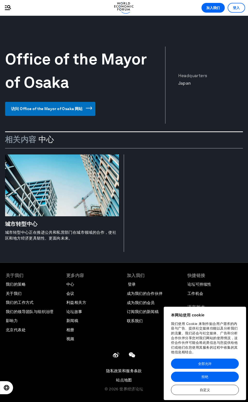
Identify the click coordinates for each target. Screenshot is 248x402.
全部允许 (205, 364)
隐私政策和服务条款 (124, 371)
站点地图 (124, 380)
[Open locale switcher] (6, 387)
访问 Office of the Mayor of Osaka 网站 (47, 108)
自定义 (205, 390)
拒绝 (205, 377)
